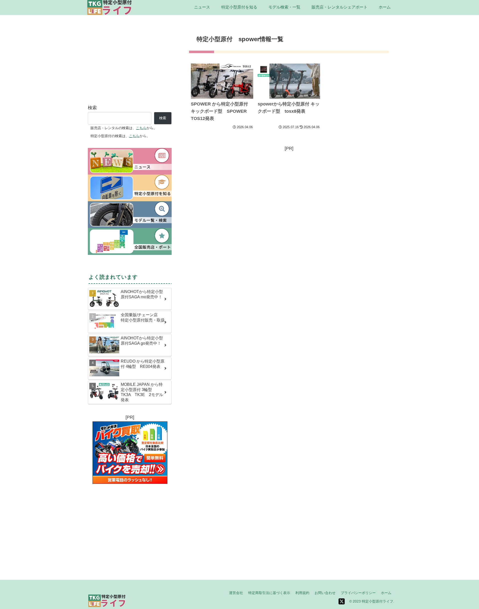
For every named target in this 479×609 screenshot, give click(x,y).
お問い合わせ (325, 593)
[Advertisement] (289, 187)
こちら (141, 128)
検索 (92, 107)
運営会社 (236, 593)
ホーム (386, 593)
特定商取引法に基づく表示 (269, 593)
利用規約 (302, 593)
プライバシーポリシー (358, 593)
